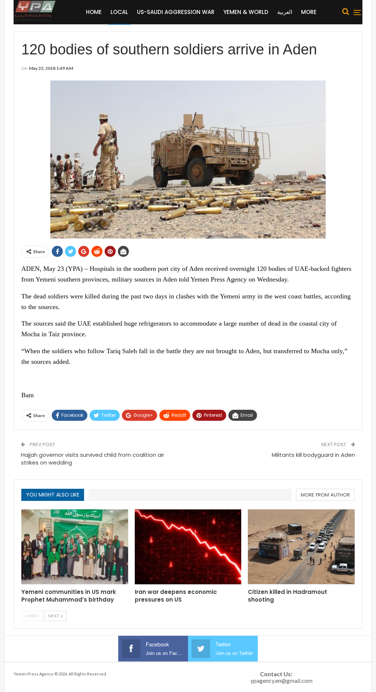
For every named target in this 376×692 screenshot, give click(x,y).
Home (94, 12)
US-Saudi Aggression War (175, 12)
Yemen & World (245, 12)
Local (119, 12)
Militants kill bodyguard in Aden (313, 455)
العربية (284, 12)
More (309, 12)
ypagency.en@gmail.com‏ (281, 680)
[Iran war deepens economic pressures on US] (188, 546)
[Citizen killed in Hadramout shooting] (301, 546)
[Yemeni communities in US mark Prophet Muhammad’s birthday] (74, 546)
